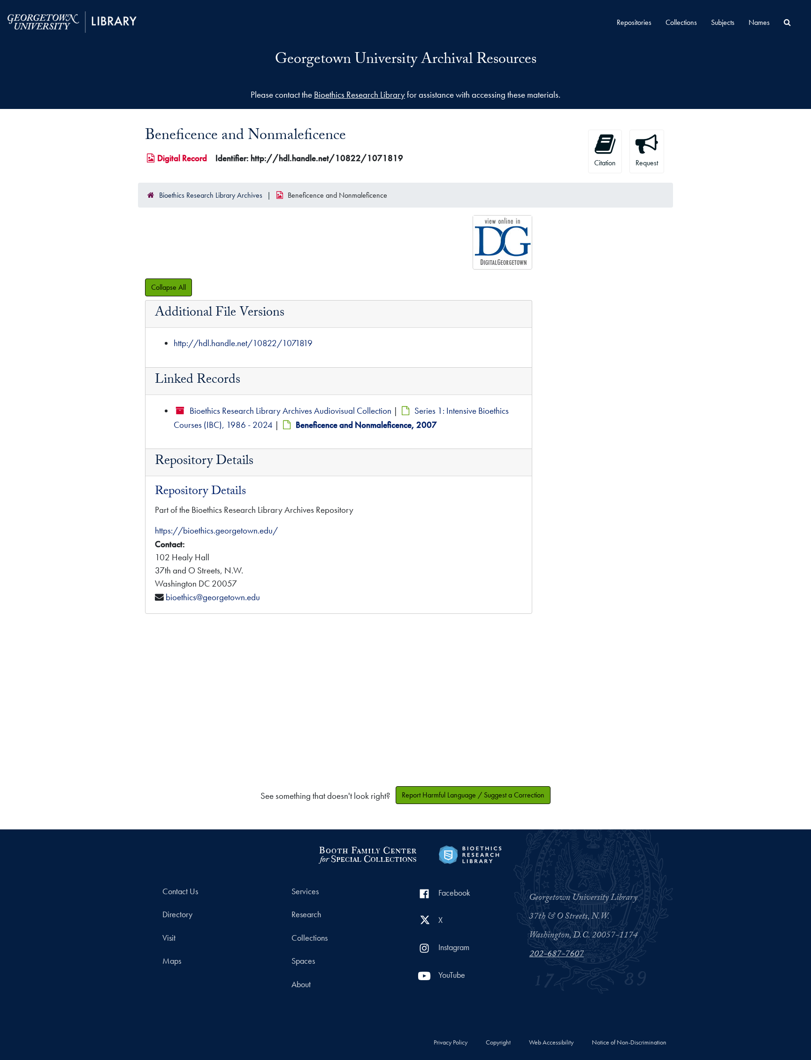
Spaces (303, 961)
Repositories (634, 22)
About (301, 984)
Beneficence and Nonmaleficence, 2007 (366, 425)
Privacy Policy (450, 1042)
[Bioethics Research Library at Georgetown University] (470, 853)
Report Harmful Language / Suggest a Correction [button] (473, 795)
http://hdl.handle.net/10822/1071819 (243, 343)
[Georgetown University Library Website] (72, 21)
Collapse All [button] (168, 287)
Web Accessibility (551, 1042)
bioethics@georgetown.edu (213, 597)
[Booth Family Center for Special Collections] (367, 853)
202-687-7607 (556, 954)
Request (646, 163)
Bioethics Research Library (359, 95)
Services (305, 891)
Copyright (498, 1042)
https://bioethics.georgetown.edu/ (216, 530)
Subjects (722, 22)
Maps (171, 961)
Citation (605, 163)
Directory (177, 914)
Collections (681, 22)
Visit (169, 938)
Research (306, 914)
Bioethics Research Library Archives (210, 195)
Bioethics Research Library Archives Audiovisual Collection (290, 411)
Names (759, 22)
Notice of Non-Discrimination (629, 1042)
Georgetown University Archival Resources (405, 60)
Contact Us (180, 891)
